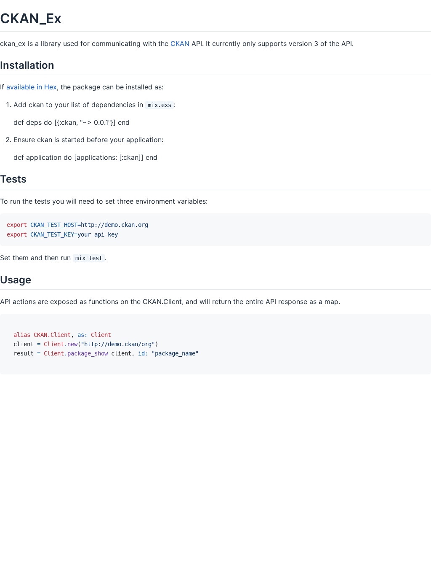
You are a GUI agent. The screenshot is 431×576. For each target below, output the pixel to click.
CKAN (179, 43)
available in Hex (31, 87)
